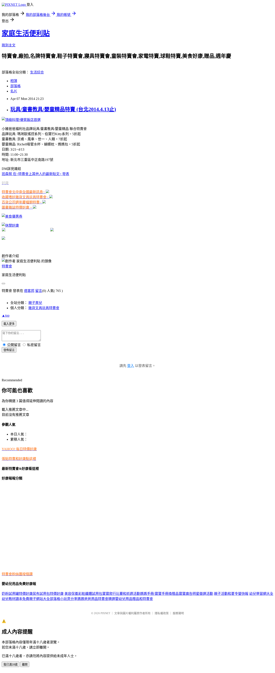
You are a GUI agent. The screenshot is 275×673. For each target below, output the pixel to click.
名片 (13, 91)
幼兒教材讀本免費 (15, 599)
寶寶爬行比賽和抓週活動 (121, 593)
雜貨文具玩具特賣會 (43, 308)
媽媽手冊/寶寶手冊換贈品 (159, 593)
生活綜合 (37, 72)
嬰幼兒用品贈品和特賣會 (134, 599)
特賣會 (7, 266)
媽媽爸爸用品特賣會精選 (96, 599)
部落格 (15, 86)
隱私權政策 (162, 613)
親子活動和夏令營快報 (231, 593)
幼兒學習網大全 (261, 593)
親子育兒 (35, 303)
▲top (5, 315)
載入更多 (9, 323)
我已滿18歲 (10, 664)
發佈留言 (9, 350)
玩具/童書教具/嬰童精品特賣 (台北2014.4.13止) (63, 109)
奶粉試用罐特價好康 (17, 593)
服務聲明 (178, 613)
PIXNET (105, 613)
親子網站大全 (39, 599)
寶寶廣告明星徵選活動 (196, 593)
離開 (25, 664)
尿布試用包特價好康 (48, 593)
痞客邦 (29, 291)
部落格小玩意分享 (63, 599)
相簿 (13, 81)
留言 (38, 291)
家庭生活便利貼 (26, 33)
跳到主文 (8, 45)
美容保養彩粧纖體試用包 (83, 593)
